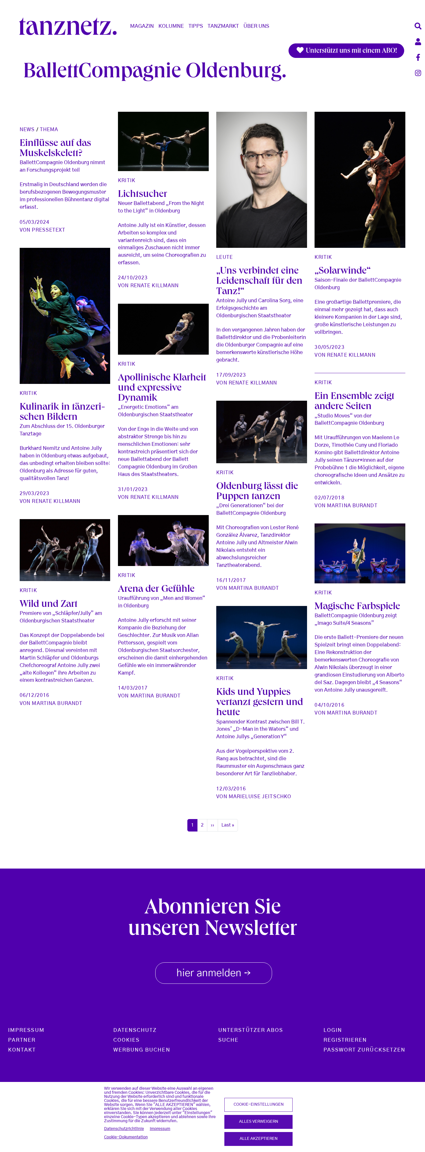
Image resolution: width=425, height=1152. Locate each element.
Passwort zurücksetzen (365, 1050)
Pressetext (48, 230)
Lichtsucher (142, 195)
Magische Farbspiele (357, 607)
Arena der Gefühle (156, 590)
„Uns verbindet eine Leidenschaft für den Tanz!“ (259, 282)
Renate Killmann (154, 285)
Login (333, 1030)
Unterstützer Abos (250, 1030)
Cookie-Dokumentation (126, 1137)
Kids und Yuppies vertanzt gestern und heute (259, 703)
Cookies (126, 1040)
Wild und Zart (48, 605)
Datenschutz (135, 1030)
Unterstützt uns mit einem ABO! (350, 51)
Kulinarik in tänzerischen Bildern (62, 413)
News (27, 129)
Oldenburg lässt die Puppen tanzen (257, 492)
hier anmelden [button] (213, 973)
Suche (228, 1040)
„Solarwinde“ (343, 272)
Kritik (126, 180)
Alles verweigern (258, 1122)
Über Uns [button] (256, 26)
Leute (224, 257)
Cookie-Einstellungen (259, 1104)
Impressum (160, 1129)
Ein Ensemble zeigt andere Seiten (354, 402)
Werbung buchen (141, 1050)
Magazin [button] (142, 26)
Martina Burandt (352, 505)
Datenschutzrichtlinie (124, 1129)
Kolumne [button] (171, 26)
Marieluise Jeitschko (260, 796)
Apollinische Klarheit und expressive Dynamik (162, 388)
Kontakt (22, 1050)
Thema (49, 129)
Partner (22, 1040)
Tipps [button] (196, 26)
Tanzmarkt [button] (223, 26)
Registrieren (345, 1040)
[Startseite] (70, 26)
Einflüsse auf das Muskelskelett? (55, 149)
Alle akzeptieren (259, 1139)
